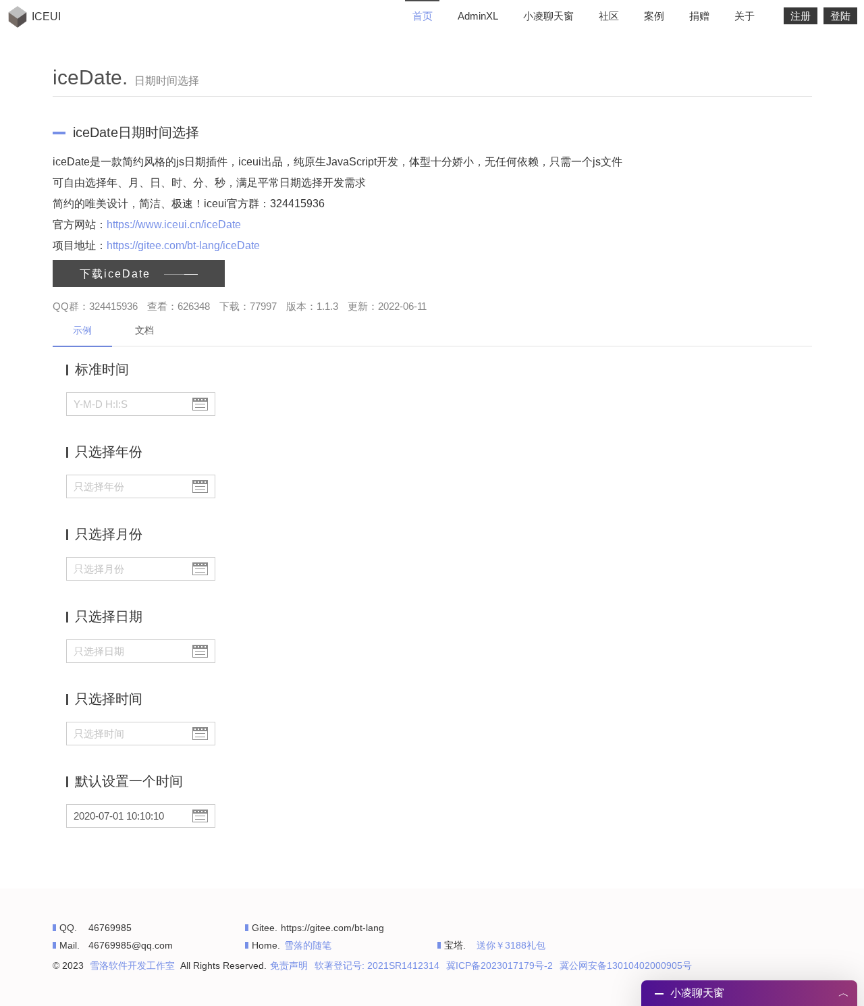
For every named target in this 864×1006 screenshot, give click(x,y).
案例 (654, 16)
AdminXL (478, 16)
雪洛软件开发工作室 (132, 965)
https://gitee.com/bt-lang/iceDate (183, 245)
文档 (144, 330)
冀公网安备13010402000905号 (626, 965)
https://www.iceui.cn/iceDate (174, 224)
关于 (744, 16)
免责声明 (289, 965)
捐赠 (699, 16)
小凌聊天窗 (548, 16)
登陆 (840, 16)
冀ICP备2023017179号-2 (499, 965)
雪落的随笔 (307, 945)
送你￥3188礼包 (511, 945)
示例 (82, 330)
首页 (422, 16)
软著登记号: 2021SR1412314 (377, 965)
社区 (609, 16)
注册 (800, 16)
